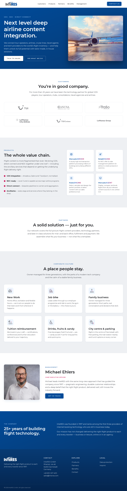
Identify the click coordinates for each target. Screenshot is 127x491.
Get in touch (54, 396)
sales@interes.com (51, 476)
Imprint (103, 465)
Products (52, 4)
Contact (75, 472)
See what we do (35, 58)
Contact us (114, 4)
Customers (42, 4)
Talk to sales (13, 58)
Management (82, 4)
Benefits (70, 4)
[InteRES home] (11, 4)
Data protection (106, 462)
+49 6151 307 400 (50, 473)
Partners (61, 4)
